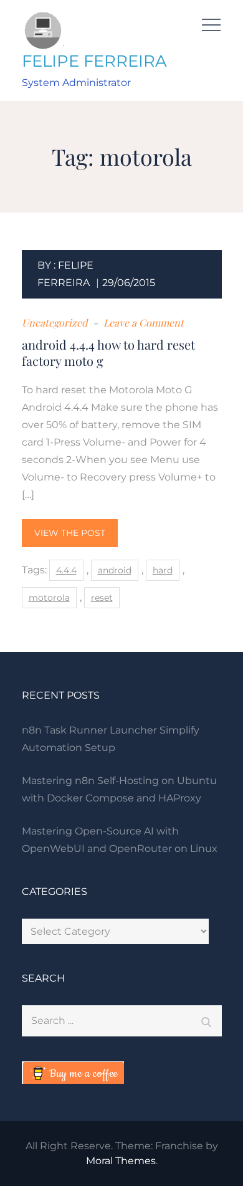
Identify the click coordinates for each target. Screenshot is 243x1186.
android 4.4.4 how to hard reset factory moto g (108, 352)
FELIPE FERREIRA (94, 61)
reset (102, 597)
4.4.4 (66, 570)
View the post (69, 532)
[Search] (206, 1020)
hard (163, 570)
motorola (49, 597)
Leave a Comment (142, 322)
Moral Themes (121, 1161)
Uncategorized (54, 322)
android (114, 570)
